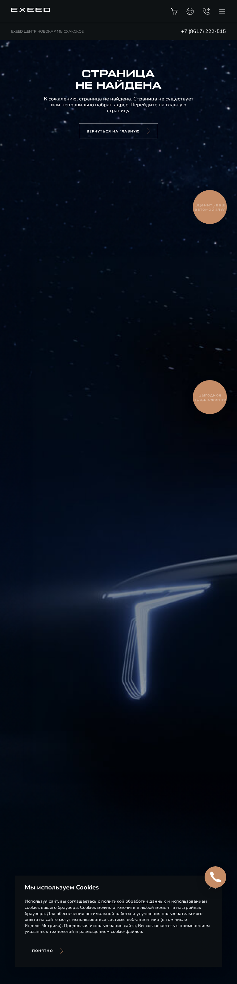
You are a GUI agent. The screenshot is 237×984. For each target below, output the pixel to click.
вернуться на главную (113, 131)
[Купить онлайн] (174, 11)
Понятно (42, 951)
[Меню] (222, 11)
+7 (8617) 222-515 (203, 31)
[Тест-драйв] (190, 11)
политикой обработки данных (133, 901)
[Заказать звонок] (206, 11)
